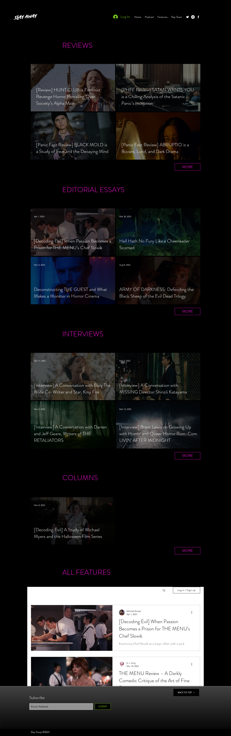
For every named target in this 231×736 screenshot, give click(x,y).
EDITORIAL (80, 190)
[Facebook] (198, 17)
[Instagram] (193, 17)
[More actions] (193, 612)
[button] (164, 590)
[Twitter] (187, 17)
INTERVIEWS (82, 334)
